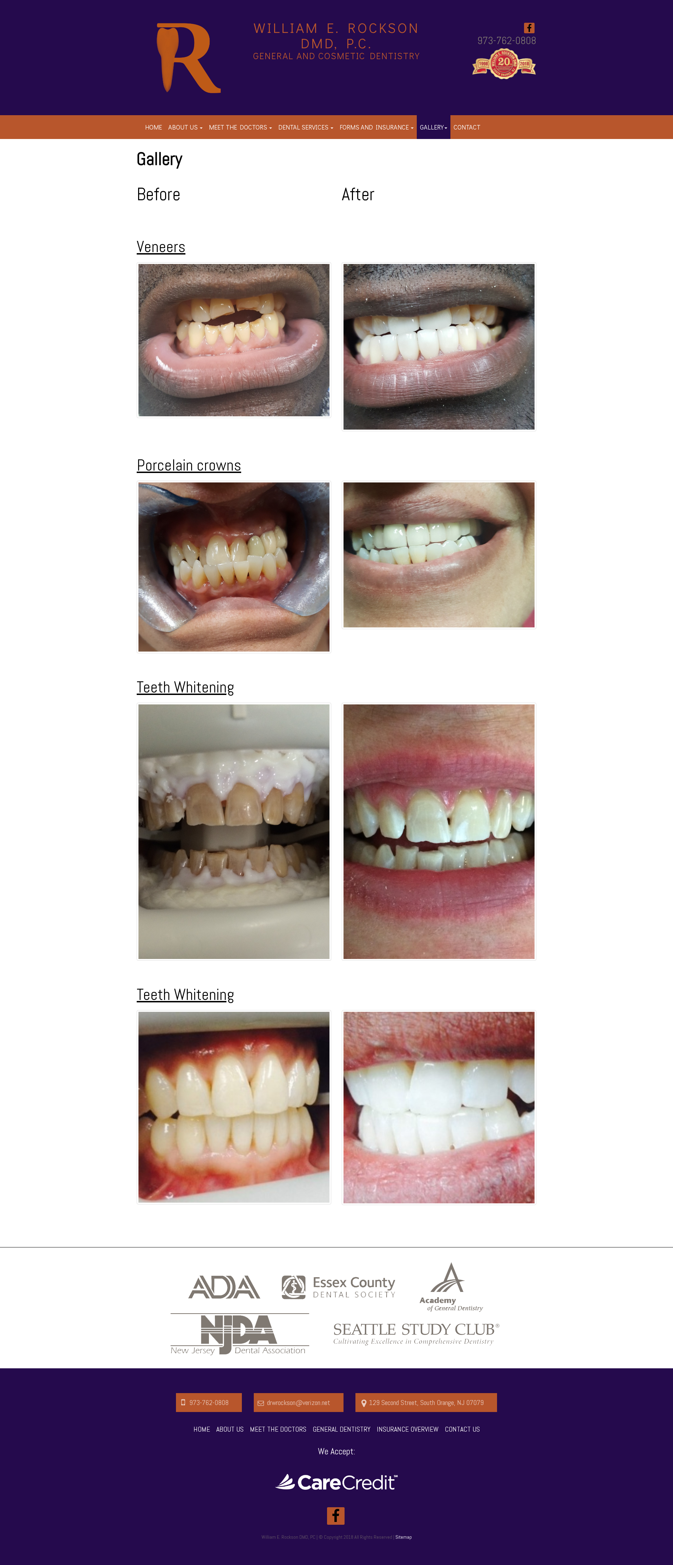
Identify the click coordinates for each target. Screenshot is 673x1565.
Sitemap (403, 1537)
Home (153, 127)
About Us (183, 127)
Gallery (432, 127)
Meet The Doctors (238, 127)
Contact (467, 127)
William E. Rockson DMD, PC (288, 1537)
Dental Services (304, 127)
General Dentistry (342, 1429)
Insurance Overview (408, 1429)
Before (159, 194)
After (358, 194)
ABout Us (230, 1429)
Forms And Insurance (375, 127)
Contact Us (462, 1429)
